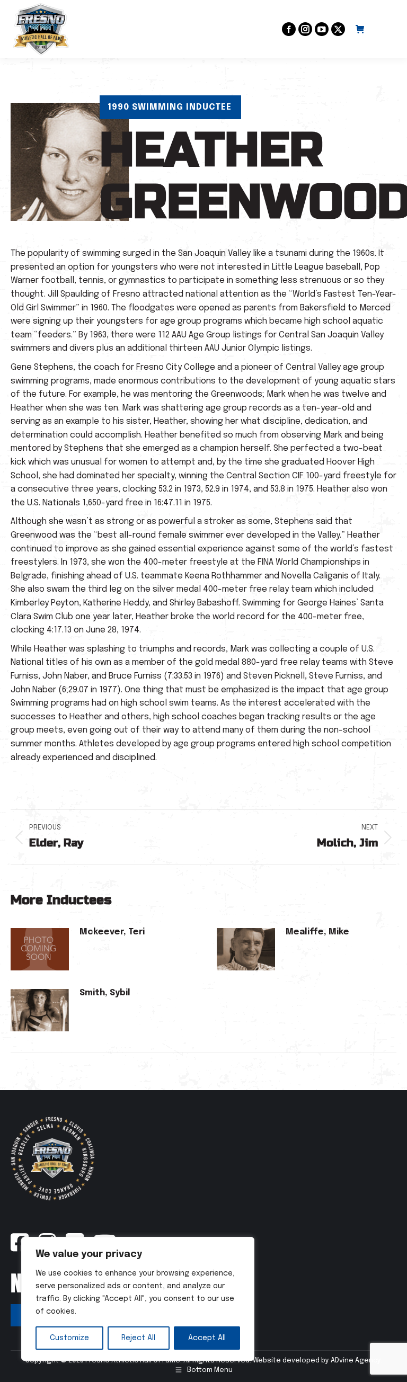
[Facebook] (20, 1248)
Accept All (207, 1338)
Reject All (138, 1338)
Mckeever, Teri (112, 932)
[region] (137, 1299)
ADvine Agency (356, 1360)
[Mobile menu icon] (385, 29)
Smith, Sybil (104, 992)
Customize (69, 1338)
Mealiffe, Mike (317, 932)
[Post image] (40, 949)
